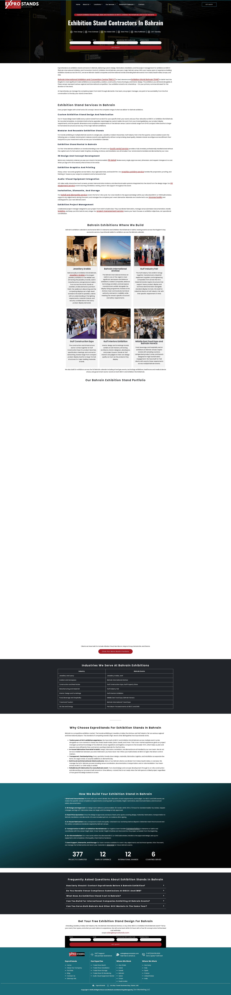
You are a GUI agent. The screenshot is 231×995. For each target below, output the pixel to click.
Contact (141, 4)
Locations (97, 4)
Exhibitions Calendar (126, 4)
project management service (110, 211)
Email (94, 40)
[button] (115, 885)
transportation (133, 828)
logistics (61, 211)
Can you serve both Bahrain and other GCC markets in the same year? (106, 906)
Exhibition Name (144, 40)
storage (110, 845)
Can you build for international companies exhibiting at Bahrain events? (108, 901)
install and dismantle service (74, 195)
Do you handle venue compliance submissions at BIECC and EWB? (103, 890)
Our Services (110, 4)
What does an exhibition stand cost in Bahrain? (93, 896)
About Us (86, 4)
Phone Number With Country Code (125, 40)
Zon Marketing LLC (141, 989)
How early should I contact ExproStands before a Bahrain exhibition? (105, 885)
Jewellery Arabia (77, 275)
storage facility (155, 197)
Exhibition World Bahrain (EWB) (145, 79)
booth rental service (119, 148)
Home (78, 4)
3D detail (112, 160)
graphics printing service (132, 171)
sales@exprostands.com (117, 932)
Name (71, 40)
